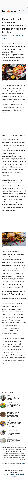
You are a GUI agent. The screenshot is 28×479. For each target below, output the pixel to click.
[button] (20, 11)
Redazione (12, 474)
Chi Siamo (6, 474)
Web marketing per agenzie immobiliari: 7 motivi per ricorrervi (14, 398)
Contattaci (23, 463)
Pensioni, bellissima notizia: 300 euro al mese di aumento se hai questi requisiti (13, 432)
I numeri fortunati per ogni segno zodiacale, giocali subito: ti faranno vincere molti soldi (14, 406)
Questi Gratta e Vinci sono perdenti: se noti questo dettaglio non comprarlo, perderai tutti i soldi (14, 424)
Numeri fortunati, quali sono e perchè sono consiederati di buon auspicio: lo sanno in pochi (13, 415)
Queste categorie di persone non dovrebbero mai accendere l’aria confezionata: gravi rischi (14, 441)
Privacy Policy (19, 474)
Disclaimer (14, 476)
